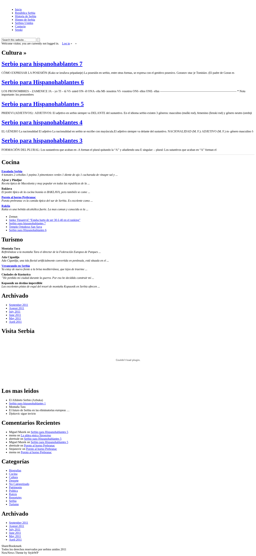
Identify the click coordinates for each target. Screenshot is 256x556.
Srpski (18, 29)
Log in (66, 43)
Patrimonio (15, 487)
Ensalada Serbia (11, 171)
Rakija (5, 205)
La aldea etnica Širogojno (36, 435)
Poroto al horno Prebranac (18, 197)
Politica (13, 490)
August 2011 (16, 308)
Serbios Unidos (24, 23)
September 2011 (18, 304)
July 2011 (14, 311)
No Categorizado (19, 484)
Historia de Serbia (25, 16)
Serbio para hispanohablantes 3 (41, 140)
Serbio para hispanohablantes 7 (41, 63)
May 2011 (15, 318)
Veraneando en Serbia (15, 265)
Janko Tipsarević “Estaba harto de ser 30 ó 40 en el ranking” (44, 220)
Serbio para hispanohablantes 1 (27, 403)
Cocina (13, 473)
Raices (13, 494)
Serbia (12, 500)
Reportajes (15, 497)
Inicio (18, 9)
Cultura (13, 477)
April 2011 (15, 321)
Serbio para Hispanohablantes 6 (42, 82)
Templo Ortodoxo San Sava (25, 226)
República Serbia (25, 12)
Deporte (14, 480)
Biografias (15, 470)
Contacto (20, 26)
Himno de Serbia (25, 19)
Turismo (14, 504)
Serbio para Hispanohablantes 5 (42, 103)
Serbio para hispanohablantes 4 (41, 122)
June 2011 (15, 315)
